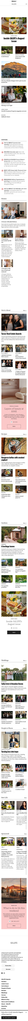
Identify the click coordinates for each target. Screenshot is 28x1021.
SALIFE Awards (5, 979)
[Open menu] (26, 4)
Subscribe (8, 965)
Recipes (3, 990)
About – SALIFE (5, 1004)
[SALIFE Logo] (14, 4)
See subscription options (9, 1017)
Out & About (5, 986)
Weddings (4, 992)
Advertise (4, 1006)
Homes (3, 995)
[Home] (14, 1)
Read (14, 426)
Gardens (3, 981)
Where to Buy (5, 999)
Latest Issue (5, 983)
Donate (8, 969)
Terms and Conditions (7, 1001)
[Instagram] (4, 973)
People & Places (6, 988)
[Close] (26, 1012)
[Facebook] (2, 973)
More (24, 310)
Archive (3, 1008)
